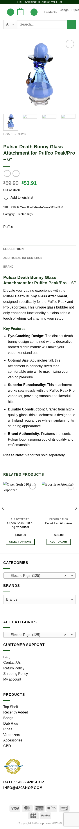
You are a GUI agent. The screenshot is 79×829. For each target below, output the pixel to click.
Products (50, 12)
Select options (20, 541)
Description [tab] (13, 249)
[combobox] (39, 575)
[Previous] (10, 74)
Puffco (8, 227)
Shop (22, 134)
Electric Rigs (24, 214)
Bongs (64, 10)
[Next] (69, 74)
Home (8, 134)
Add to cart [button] (59, 541)
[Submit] (71, 24)
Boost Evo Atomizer (58, 523)
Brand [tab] (8, 266)
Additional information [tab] (23, 258)
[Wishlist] (10, 12)
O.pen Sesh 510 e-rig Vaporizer (20, 525)
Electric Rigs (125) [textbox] (37, 575)
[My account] (34, 12)
